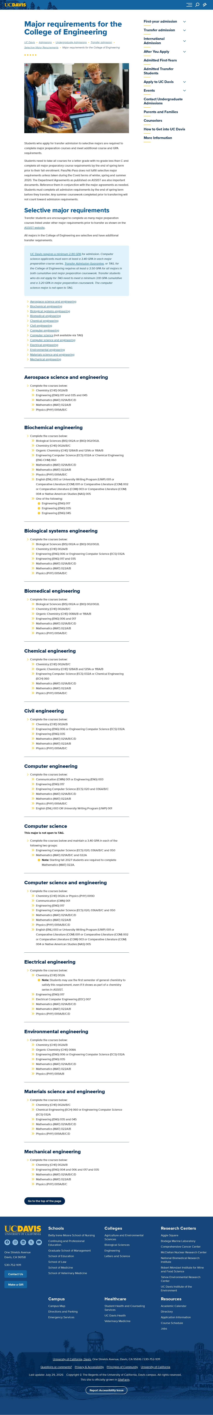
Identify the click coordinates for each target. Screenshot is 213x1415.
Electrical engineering (44, 345)
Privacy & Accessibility (89, 1367)
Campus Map (56, 1306)
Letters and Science (117, 1256)
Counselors (153, 120)
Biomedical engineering (45, 316)
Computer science (41, 335)
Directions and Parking (63, 1311)
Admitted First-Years (160, 60)
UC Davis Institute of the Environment (176, 1288)
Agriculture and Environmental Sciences (124, 1237)
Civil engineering (41, 325)
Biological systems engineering (50, 311)
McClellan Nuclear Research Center (184, 1252)
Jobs (164, 1328)
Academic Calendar (174, 1306)
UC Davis (29, 42)
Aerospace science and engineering (53, 301)
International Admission (154, 41)
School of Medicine (60, 1267)
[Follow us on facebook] (7, 1242)
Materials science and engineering (52, 354)
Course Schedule (172, 1323)
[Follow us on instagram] (15, 1242)
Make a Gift (15, 1284)
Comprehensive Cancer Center (181, 1246)
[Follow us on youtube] (39, 1242)
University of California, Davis (72, 1359)
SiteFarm (123, 1379)
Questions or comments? (56, 1367)
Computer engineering (44, 330)
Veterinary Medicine (117, 1321)
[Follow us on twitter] (31, 1242)
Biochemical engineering (46, 306)
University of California (155, 1367)
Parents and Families (161, 112)
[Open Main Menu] (189, 5)
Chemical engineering (44, 320)
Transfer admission (101, 42)
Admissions (45, 42)
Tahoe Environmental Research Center (180, 1279)
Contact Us (15, 1274)
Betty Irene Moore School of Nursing (71, 1235)
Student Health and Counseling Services (125, 1308)
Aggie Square (169, 1235)
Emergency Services (61, 1317)
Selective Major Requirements (41, 47)
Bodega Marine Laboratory (178, 1241)
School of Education (61, 1256)
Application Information (176, 1317)
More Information (158, 137)
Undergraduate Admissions (71, 42)
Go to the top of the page (44, 1201)
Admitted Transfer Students (158, 71)
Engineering (112, 1250)
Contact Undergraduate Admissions (163, 101)
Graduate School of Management (69, 1250)
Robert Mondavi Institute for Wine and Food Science (182, 1269)
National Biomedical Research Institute (180, 1260)
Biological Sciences (117, 1245)
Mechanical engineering (45, 359)
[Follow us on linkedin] (23, 1242)
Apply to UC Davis (159, 81)
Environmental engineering (47, 349)
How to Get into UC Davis (164, 129)
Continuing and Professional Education (66, 1243)
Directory (167, 1311)
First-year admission (160, 21)
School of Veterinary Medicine (67, 1273)
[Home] (22, 1230)
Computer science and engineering (52, 340)
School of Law (57, 1262)
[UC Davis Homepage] (15, 5)
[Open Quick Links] (205, 5)
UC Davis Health (115, 1315)
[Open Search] (197, 5)
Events (149, 90)
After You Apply (156, 51)
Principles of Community (122, 1367)
